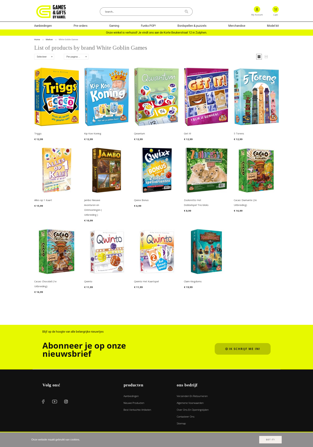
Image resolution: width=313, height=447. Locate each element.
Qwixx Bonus (141, 200)
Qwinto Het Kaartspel (146, 281)
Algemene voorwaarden (190, 402)
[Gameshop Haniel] (50, 11)
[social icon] (43, 401)
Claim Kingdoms (193, 281)
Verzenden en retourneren (192, 396)
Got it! (270, 439)
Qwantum (139, 133)
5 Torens (239, 133)
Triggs (38, 133)
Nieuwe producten (134, 402)
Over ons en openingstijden (193, 409)
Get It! (187, 133)
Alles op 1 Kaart (43, 200)
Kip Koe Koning (92, 133)
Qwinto (88, 281)
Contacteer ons (185, 416)
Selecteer (42, 56)
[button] (259, 56)
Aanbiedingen (131, 396)
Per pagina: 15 (74, 56)
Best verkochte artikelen (137, 409)
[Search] (186, 11)
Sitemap (181, 423)
